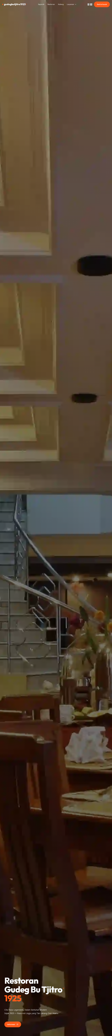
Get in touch (102, 4)
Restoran (51, 4)
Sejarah (41, 4)
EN (91, 4)
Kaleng (61, 4)
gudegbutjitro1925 (15, 4)
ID (88, 4)
